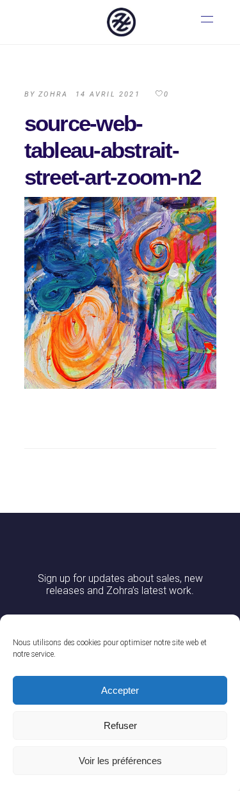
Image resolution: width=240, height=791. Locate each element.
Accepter (120, 690)
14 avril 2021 (108, 94)
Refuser (120, 725)
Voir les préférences (120, 760)
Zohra (53, 94)
